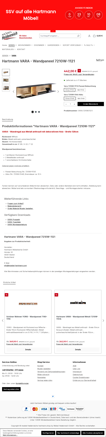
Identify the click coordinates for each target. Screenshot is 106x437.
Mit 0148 (81, 98)
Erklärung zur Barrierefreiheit (84, 380)
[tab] (7, 119)
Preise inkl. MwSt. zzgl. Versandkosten (79, 74)
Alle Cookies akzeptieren (93, 433)
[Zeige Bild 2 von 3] (36, 112)
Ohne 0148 (69, 98)
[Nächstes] (58, 91)
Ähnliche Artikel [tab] (9, 282)
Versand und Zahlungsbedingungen (51, 372)
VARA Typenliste (14, 222)
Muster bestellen (44, 369)
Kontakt (40, 366)
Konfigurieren (48, 433)
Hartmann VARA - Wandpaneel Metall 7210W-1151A (77, 318)
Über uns (76, 369)
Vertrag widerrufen (11, 389)
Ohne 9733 (69, 90)
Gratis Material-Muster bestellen (20, 208)
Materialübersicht (14, 206)
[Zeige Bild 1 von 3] (32, 112)
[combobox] (57, 36)
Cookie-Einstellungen (81, 377)
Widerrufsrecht (43, 375)
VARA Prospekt (13, 219)
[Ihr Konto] (89, 36)
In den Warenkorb (90, 104)
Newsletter (41, 377)
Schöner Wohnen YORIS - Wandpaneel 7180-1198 (26, 318)
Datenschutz (78, 375)
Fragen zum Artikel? (16, 203)
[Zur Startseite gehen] (17, 35)
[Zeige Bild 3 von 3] (39, 112)
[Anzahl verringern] (66, 104)
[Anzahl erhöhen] (74, 104)
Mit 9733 (80, 90)
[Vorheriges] (13, 91)
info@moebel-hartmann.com (15, 266)
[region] (31, 91)
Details (28, 350)
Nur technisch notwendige (68, 433)
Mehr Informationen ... (10, 435)
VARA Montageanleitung (17, 224)
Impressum (77, 372)
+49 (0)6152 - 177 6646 (12, 370)
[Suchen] (78, 36)
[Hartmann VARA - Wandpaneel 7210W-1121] (36, 91)
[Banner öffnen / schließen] (53, 29)
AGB (74, 366)
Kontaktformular (22, 383)
